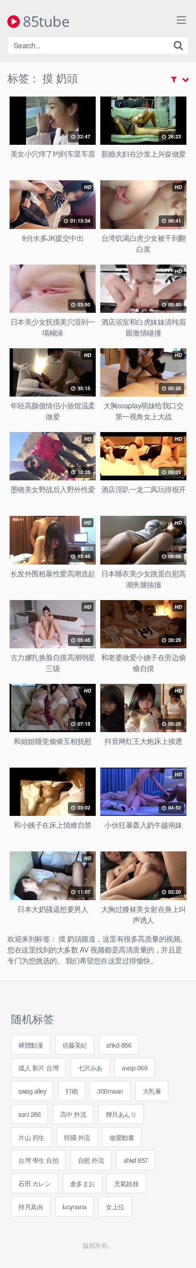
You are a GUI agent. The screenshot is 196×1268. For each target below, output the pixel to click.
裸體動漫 (30, 1044)
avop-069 (134, 1067)
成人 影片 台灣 (38, 1067)
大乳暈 (152, 1090)
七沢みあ (90, 1067)
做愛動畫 (121, 1137)
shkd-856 (118, 1044)
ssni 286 (29, 1114)
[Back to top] (180, 1248)
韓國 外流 (77, 1137)
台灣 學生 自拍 (38, 1160)
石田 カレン (34, 1183)
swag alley (32, 1090)
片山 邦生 (31, 1137)
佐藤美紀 (74, 1044)
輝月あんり (121, 1114)
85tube (44, 22)
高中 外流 (73, 1114)
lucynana (74, 1206)
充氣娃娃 (126, 1183)
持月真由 (30, 1206)
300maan (110, 1090)
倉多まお (82, 1183)
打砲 (72, 1090)
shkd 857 (136, 1160)
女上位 (115, 1206)
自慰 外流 (91, 1160)
